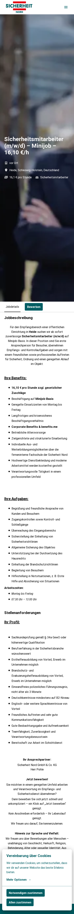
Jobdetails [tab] (12, 306)
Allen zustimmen (20, 902)
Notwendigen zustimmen (25, 893)
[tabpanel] (37, 608)
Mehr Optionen (16, 879)
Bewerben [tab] (33, 307)
